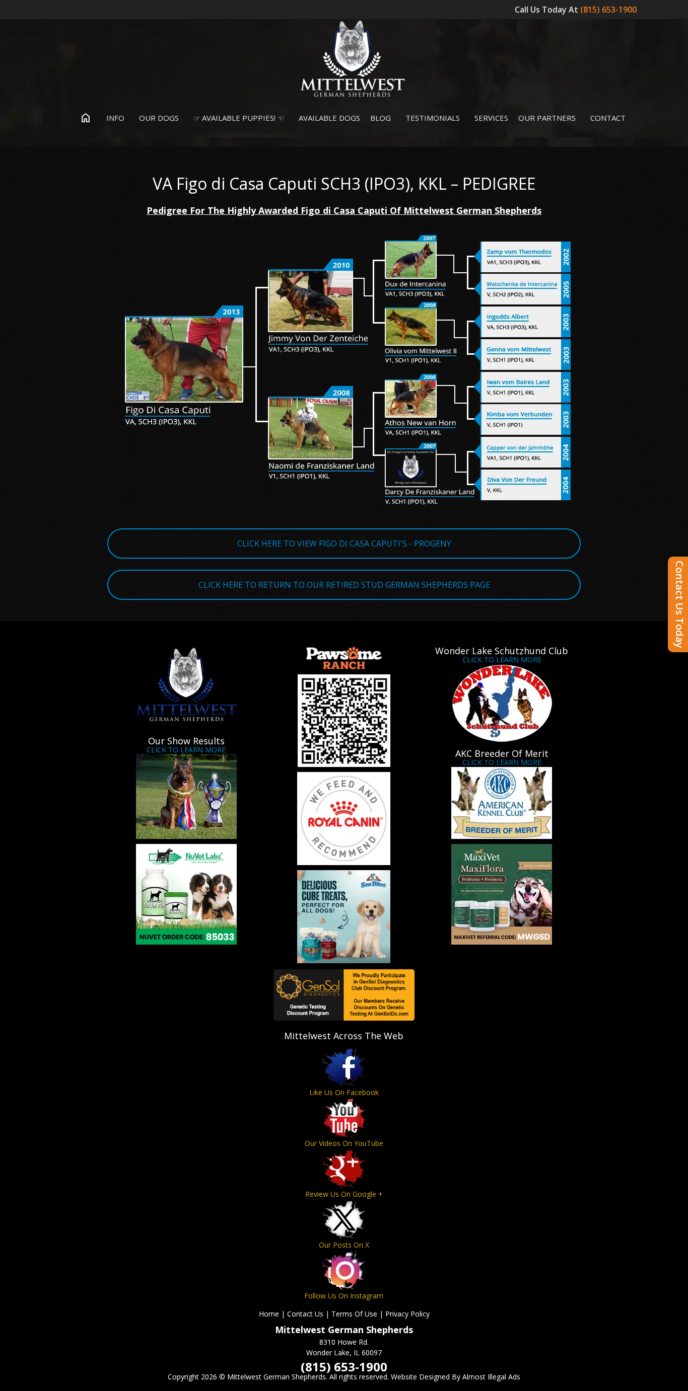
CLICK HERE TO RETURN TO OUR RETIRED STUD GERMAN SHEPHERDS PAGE (344, 584)
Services (490, 118)
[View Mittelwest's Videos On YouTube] (343, 1118)
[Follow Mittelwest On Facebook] (343, 1067)
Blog (380, 118)
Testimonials (431, 118)
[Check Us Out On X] (343, 1219)
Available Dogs (328, 118)
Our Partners (547, 118)
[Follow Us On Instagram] (343, 1270)
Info (114, 118)
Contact (607, 118)
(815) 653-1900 (609, 9)
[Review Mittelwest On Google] (343, 1168)
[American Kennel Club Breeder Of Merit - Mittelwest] (502, 803)
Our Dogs (158, 118)
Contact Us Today (679, 604)
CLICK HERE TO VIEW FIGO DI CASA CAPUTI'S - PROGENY (344, 543)
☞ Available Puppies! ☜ (237, 118)
